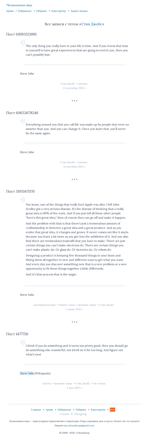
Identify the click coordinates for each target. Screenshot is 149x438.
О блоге (65, 414)
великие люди (87, 304)
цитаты (82, 83)
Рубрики (41, 11)
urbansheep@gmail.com (80, 425)
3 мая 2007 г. (74, 387)
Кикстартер (59, 11)
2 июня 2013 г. (74, 309)
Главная (36, 409)
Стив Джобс (91, 24)
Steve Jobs (27, 373)
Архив (10, 11)
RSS (112, 409)
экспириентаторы (45, 304)
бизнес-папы (67, 304)
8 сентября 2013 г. (74, 166)
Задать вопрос (79, 11)
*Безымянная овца (19, 5)
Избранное (25, 11)
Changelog (80, 414)
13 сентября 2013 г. (74, 88)
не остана (99, 383)
